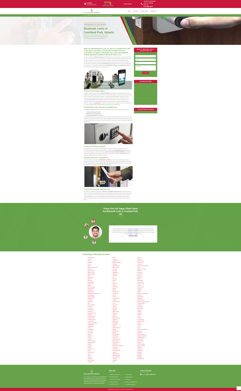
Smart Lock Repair (114, 381)
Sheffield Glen (140, 296)
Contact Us (153, 11)
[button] (94, 242)
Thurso (138, 316)
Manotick (114, 314)
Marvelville (115, 324)
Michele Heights (116, 334)
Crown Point (90, 331)
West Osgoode (140, 341)
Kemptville (115, 283)
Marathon (115, 316)
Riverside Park (140, 282)
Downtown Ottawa (91, 341)
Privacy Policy (129, 374)
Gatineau (90, 357)
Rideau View (140, 280)
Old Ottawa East (116, 349)
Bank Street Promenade (93, 267)
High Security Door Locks (115, 374)
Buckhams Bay (91, 288)
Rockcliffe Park (140, 287)
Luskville (114, 306)
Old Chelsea (115, 347)
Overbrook (115, 358)
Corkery (89, 327)
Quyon (138, 267)
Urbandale (139, 324)
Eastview (90, 345)
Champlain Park (91, 318)
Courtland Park (91, 329)
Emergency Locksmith (130, 384)
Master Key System (114, 377)
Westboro (139, 342)
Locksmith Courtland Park (119, 389)
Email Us (144, 374)
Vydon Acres (140, 331)
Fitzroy (89, 350)
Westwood (139, 347)
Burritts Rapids (91, 292)
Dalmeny (89, 334)
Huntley (114, 280)
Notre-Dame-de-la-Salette (118, 345)
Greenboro (115, 259)
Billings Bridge (91, 282)
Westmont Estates (141, 345)
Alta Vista (90, 261)
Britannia (90, 285)
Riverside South (140, 283)
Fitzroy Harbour (91, 352)
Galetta (89, 355)
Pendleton (139, 259)
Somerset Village (141, 303)
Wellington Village (141, 337)
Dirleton (89, 337)
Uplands (139, 323)
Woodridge (139, 357)
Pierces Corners (140, 261)
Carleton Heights (91, 296)
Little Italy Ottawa (116, 301)
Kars (113, 282)
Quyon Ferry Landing (141, 269)
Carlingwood (90, 301)
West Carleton (140, 339)
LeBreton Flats (116, 292)
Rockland (139, 288)
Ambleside (90, 262)
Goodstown (90, 362)
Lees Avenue (115, 293)
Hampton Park (115, 261)
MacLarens (115, 308)
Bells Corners (90, 277)
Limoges (114, 296)
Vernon (138, 327)
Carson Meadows (91, 305)
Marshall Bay (115, 323)
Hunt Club (115, 279)
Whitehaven (139, 349)
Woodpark (139, 355)
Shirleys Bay (140, 298)
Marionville (115, 319)
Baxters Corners (91, 272)
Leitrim (114, 295)
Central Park (90, 311)
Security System (97, 103)
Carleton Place (91, 298)
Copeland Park (91, 326)
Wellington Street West (142, 336)
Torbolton (139, 318)
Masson (114, 326)
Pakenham (115, 360)
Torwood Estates (140, 319)
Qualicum (139, 264)
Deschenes (90, 336)
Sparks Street (140, 308)
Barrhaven (90, 269)
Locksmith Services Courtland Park (93, 15)
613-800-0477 (148, 7)
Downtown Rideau (91, 342)
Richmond (139, 277)
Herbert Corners (116, 267)
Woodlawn (139, 354)
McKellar (114, 329)
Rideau (138, 279)
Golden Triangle (91, 360)
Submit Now (145, 72)
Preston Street (140, 262)
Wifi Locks (128, 379)
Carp (89, 303)
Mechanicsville (116, 331)
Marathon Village (116, 318)
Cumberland (90, 332)
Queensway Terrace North (142, 265)
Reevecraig (139, 272)
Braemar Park (90, 283)
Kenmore (114, 285)
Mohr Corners (115, 337)
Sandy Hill (139, 295)
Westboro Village (140, 344)
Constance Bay (91, 324)
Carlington (90, 300)
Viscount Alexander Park (142, 329)
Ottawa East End (116, 354)
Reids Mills (139, 274)
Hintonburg (115, 274)
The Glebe (139, 314)
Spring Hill (139, 310)
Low (113, 303)
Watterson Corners (141, 334)
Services (135, 11)
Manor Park (115, 313)
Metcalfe (114, 332)
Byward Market (91, 295)
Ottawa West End (116, 357)
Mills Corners (115, 336)
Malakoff (114, 310)
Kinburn (114, 290)
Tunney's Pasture (141, 321)
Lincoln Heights (116, 298)
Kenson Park (115, 287)
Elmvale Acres (91, 349)
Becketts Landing (91, 274)
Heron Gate (115, 269)
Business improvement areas (94, 293)
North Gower (115, 344)
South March (140, 306)
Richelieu (139, 275)
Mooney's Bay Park (116, 339)
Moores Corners (116, 341)
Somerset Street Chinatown (143, 301)
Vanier (138, 326)
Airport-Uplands (91, 257)
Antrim (89, 264)
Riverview (139, 285)
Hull (113, 277)
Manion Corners (116, 311)
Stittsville (139, 311)
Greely (114, 257)
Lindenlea (115, 300)
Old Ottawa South (116, 350)
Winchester (139, 352)
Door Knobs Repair (114, 384)
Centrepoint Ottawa (92, 313)
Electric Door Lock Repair (115, 379)
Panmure (139, 257)
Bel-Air (89, 275)
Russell (139, 292)
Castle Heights (91, 310)
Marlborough (115, 321)
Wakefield (139, 332)
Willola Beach (140, 350)
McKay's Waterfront (117, 327)
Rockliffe (139, 290)
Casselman (90, 308)
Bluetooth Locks (129, 377)
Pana (114, 362)
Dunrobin (89, 344)
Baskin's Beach (91, 270)
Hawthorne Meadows (117, 262)
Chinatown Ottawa (91, 319)
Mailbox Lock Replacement (131, 382)
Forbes (89, 354)
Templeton (139, 313)
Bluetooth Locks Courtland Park (106, 15)
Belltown (89, 279)
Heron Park (115, 270)
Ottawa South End (116, 355)
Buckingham (90, 290)
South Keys (139, 305)
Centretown (90, 314)
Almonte (89, 259)
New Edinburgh (116, 342)
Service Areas (144, 11)
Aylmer (89, 265)
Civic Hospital (91, 321)
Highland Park (115, 272)
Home (129, 11)
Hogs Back (115, 275)
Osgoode (114, 352)
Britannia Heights (91, 287)
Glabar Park (90, 358)
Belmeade (90, 280)
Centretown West (91, 316)
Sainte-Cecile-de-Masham (142, 293)
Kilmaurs (114, 288)
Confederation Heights (92, 323)
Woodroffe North (140, 358)
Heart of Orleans (116, 265)
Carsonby (90, 306)
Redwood (139, 270)
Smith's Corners (140, 300)
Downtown (90, 339)
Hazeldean (115, 264)
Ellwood (89, 347)
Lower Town (115, 305)
